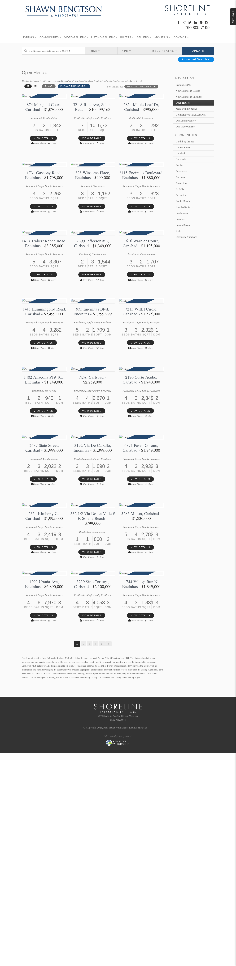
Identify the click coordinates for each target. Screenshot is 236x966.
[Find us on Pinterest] (201, 22)
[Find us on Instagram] (207, 22)
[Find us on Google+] (184, 22)
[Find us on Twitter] (190, 22)
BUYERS (125, 37)
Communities (49, 37)
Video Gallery (75, 37)
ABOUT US (161, 37)
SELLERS (143, 37)
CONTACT (180, 37)
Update (198, 50)
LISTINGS (28, 37)
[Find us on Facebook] (178, 22)
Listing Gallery (103, 37)
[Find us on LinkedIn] (195, 22)
